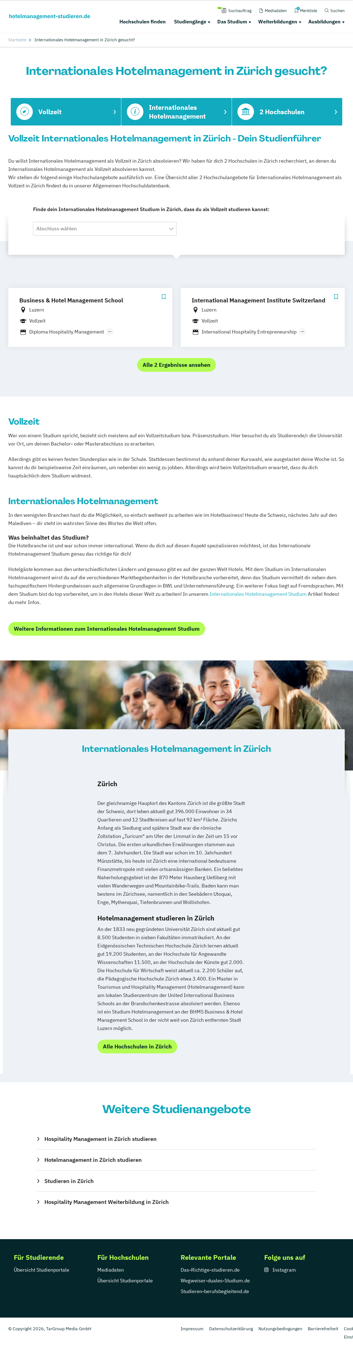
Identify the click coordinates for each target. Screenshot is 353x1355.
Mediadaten (110, 1270)
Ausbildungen (324, 21)
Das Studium (232, 21)
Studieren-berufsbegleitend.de (215, 1291)
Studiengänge (190, 21)
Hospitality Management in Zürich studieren (100, 1139)
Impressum (192, 1328)
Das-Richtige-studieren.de (210, 1270)
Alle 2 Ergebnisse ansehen (176, 364)
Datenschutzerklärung (231, 1328)
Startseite (17, 39)
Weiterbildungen (277, 21)
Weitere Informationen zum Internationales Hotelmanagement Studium (107, 628)
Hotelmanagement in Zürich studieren (92, 1159)
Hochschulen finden (142, 21)
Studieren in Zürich (68, 1181)
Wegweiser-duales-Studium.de (215, 1280)
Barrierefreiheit (323, 1328)
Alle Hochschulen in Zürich (137, 1046)
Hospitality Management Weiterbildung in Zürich (106, 1202)
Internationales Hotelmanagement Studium (258, 594)
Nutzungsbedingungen (280, 1328)
